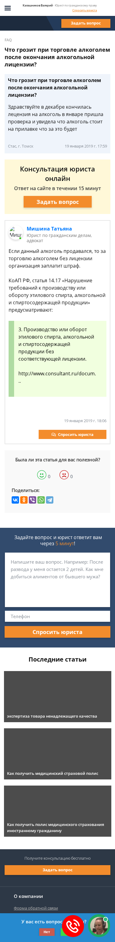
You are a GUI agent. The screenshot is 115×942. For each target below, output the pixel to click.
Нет (47, 931)
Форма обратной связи (36, 908)
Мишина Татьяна (49, 228)
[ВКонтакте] (15, 500)
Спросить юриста (84, 10)
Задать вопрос (86, 23)
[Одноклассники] (24, 500)
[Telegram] (49, 500)
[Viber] (32, 500)
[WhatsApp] (41, 500)
